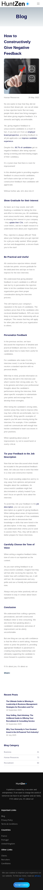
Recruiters (5, 859)
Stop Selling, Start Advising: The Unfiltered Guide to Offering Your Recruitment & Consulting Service (20, 718)
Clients (4, 855)
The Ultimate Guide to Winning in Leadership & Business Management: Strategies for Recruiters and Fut (22, 704)
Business (21, 752)
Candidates (6, 863)
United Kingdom (8, 843)
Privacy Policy (7, 820)
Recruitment (21, 763)
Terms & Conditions (9, 824)
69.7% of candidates (23, 147)
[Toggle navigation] (38, 3)
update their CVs (16, 223)
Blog (3, 816)
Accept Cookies (21, 885)
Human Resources (21, 757)
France (4, 836)
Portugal (4, 840)
